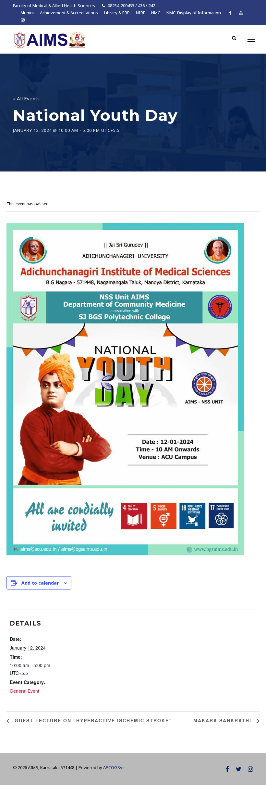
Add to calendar (40, 583)
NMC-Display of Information (193, 13)
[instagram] (23, 20)
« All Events (26, 98)
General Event (24, 691)
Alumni (27, 13)
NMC (155, 13)
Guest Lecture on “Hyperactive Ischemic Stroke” (92, 720)
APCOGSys (114, 767)
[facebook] (230, 13)
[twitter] (238, 769)
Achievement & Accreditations (69, 13)
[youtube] (241, 13)
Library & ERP (117, 13)
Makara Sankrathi (223, 720)
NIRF (140, 13)
